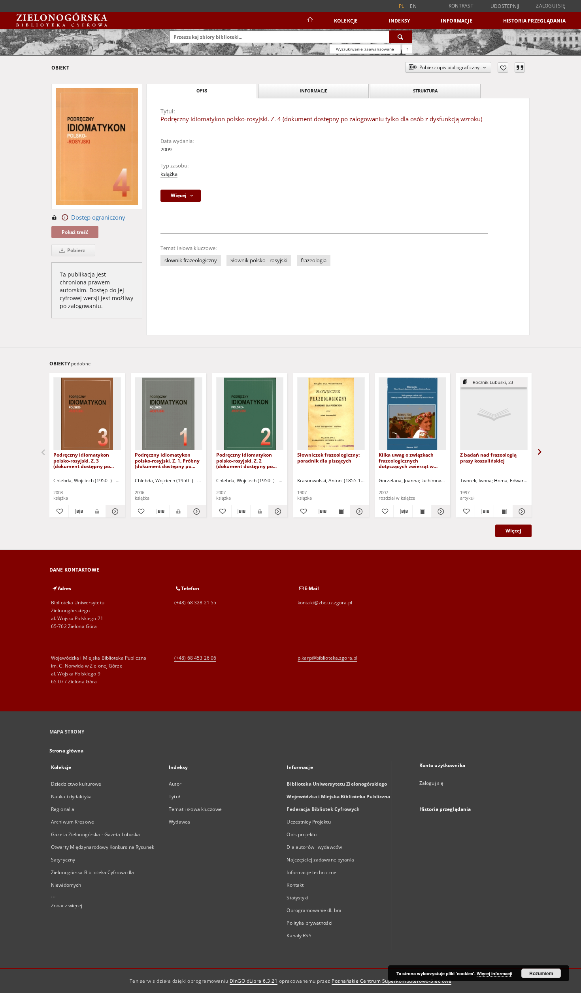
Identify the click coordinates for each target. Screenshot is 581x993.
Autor (175, 783)
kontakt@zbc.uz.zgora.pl (325, 602)
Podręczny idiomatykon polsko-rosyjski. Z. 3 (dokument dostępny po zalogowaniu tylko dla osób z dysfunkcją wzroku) (87, 460)
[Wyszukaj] (400, 36)
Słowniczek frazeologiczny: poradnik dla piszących (328, 457)
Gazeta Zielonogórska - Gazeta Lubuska (95, 834)
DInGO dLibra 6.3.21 (254, 981)
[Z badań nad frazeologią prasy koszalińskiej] (493, 414)
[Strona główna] (310, 20)
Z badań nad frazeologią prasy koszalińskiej (488, 457)
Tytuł (174, 796)
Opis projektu (302, 834)
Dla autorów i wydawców (314, 847)
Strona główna (66, 750)
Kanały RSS (299, 935)
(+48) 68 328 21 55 (195, 602)
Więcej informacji (494, 973)
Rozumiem (541, 973)
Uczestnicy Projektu (308, 821)
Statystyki (297, 897)
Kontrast (461, 5)
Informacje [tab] (313, 91)
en (413, 6)
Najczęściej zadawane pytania (320, 859)
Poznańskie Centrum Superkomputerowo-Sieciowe (391, 981)
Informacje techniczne (311, 872)
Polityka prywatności (309, 923)
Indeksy (399, 20)
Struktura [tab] (425, 91)
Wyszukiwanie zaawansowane (365, 49)
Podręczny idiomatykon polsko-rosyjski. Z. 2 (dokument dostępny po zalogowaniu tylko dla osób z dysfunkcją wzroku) (249, 460)
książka (168, 174)
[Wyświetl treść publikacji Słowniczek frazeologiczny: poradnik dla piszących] (340, 511)
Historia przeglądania (534, 20)
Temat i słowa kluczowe (195, 809)
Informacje (456, 20)
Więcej (513, 530)
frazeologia (313, 260)
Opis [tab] (201, 91)
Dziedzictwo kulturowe (76, 783)
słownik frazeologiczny (190, 260)
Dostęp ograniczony (98, 217)
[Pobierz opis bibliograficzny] (78, 511)
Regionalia (62, 809)
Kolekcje (346, 20)
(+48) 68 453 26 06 (195, 657)
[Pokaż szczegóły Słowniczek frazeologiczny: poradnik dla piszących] (358, 511)
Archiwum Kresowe (72, 821)
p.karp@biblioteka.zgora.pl (327, 657)
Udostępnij (504, 6)
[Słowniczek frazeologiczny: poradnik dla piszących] (331, 414)
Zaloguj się (550, 5)
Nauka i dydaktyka (71, 796)
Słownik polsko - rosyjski (258, 260)
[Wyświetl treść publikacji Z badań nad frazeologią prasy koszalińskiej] (503, 511)
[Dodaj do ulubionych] (503, 67)
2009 (166, 149)
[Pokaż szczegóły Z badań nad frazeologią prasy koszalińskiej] (521, 511)
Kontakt (295, 885)
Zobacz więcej (67, 905)
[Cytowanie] (520, 67)
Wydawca (179, 821)
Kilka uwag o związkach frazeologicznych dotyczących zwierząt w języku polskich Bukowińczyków (406, 460)
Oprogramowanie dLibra (314, 910)
